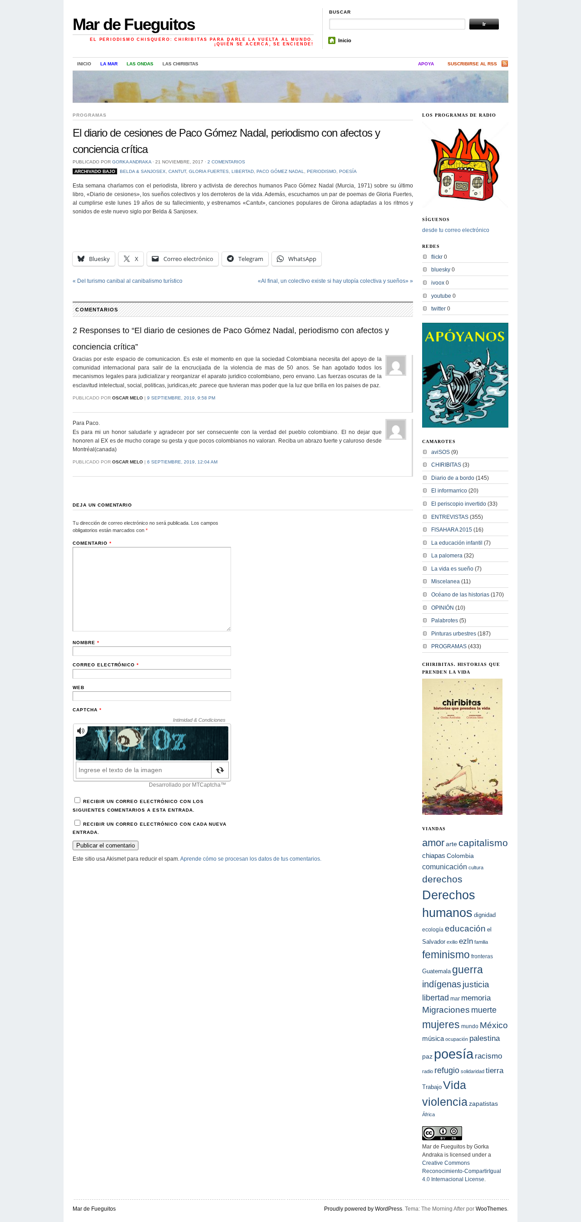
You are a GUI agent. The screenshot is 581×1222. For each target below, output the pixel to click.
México (494, 1025)
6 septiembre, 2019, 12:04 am (182, 461)
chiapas (433, 855)
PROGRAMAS (90, 115)
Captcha (87, 709)
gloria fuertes (209, 171)
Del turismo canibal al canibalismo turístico (127, 281)
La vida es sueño (452, 569)
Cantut (177, 171)
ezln (466, 941)
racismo (488, 1055)
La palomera (447, 555)
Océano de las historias (460, 594)
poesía (348, 171)
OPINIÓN (442, 608)
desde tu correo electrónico (455, 230)
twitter (438, 309)
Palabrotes (444, 620)
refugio (446, 1070)
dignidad (485, 915)
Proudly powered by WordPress (363, 1209)
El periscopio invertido (458, 504)
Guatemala (436, 971)
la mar (109, 63)
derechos (442, 879)
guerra (467, 970)
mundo (469, 1026)
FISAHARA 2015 (451, 530)
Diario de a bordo (452, 478)
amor (433, 842)
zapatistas (483, 1103)
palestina (484, 1038)
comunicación (444, 866)
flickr (437, 257)
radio (427, 1071)
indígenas (441, 984)
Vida (454, 1085)
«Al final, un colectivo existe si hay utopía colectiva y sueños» (335, 281)
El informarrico (449, 491)
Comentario (92, 543)
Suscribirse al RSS (472, 63)
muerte (484, 1010)
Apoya (426, 63)
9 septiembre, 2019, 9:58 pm (181, 397)
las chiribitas (180, 63)
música (433, 1038)
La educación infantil (457, 543)
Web (78, 687)
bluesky (440, 269)
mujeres (441, 1024)
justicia (476, 984)
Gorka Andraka (131, 161)
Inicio (344, 40)
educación (465, 928)
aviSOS (440, 452)
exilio (452, 942)
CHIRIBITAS (446, 465)
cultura (475, 867)
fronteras (482, 956)
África (428, 1114)
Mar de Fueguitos (134, 24)
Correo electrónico (106, 664)
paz (427, 1056)
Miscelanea (445, 581)
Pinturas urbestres (453, 634)
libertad (242, 171)
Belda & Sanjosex (143, 171)
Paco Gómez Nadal (280, 171)
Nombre (86, 642)
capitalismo (483, 843)
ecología (432, 929)
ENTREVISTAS (449, 517)
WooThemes (491, 1209)
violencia (445, 1101)
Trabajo (432, 1087)
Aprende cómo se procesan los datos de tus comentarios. (250, 859)
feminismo (446, 955)
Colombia (460, 855)
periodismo (321, 171)
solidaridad (472, 1071)
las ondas (140, 63)
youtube (441, 296)
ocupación (456, 1039)
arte (451, 844)
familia (481, 942)
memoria (476, 998)
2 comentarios (226, 161)
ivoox (437, 283)
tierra (494, 1070)
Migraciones (446, 1010)
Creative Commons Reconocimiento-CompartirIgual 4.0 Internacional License (461, 1171)
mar (455, 998)
